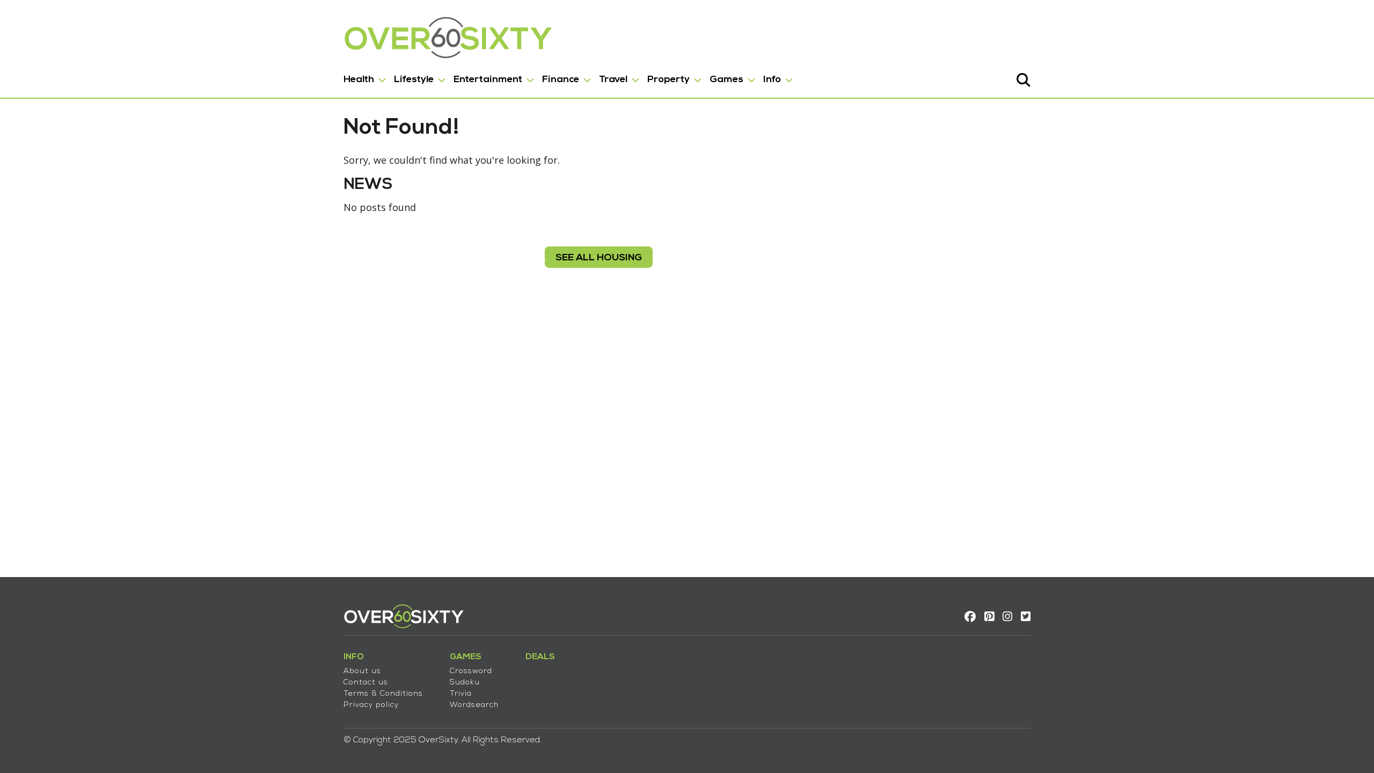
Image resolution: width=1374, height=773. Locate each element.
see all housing (599, 258)
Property (668, 80)
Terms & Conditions (383, 694)
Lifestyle (414, 80)
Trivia (461, 694)
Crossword (471, 671)
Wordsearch (474, 705)
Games (726, 80)
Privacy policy (371, 705)
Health (359, 80)
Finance (560, 80)
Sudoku (465, 683)
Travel (613, 80)
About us (362, 671)
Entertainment (488, 80)
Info (772, 80)
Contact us (366, 683)
